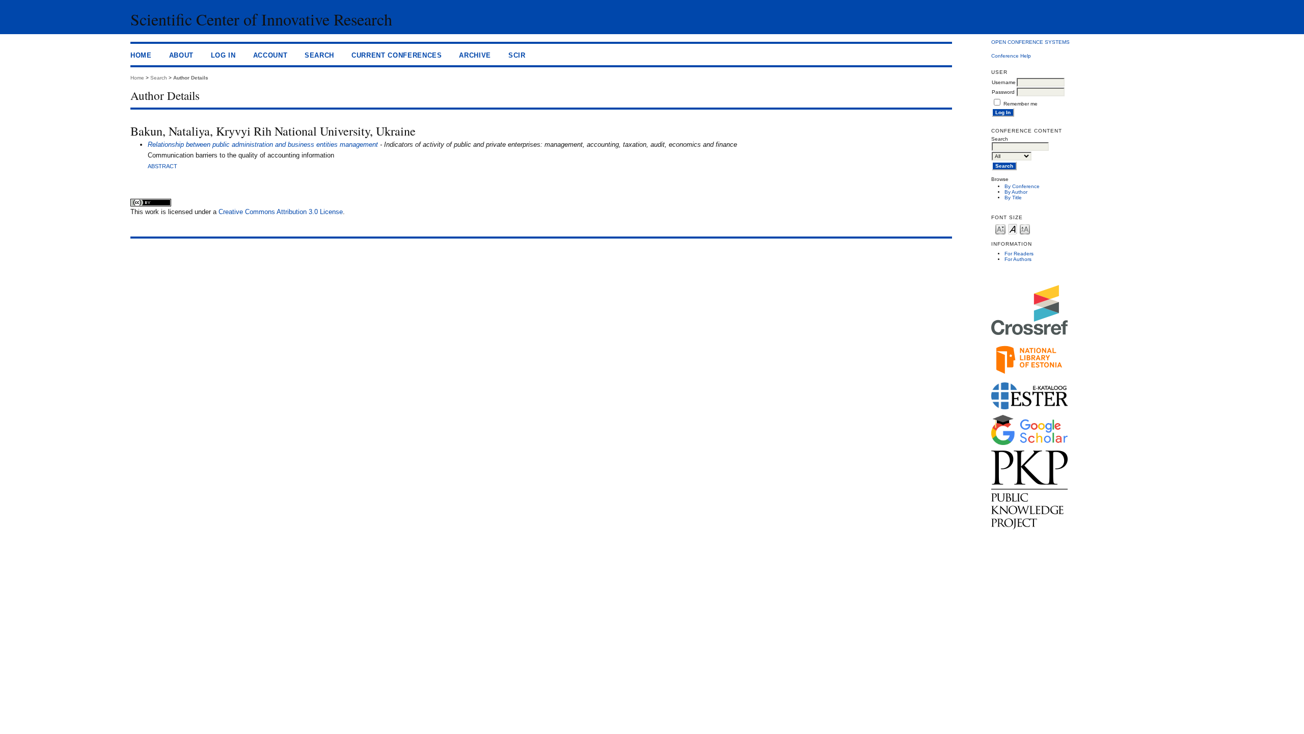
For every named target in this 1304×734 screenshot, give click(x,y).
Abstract (162, 166)
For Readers (1019, 253)
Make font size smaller (1000, 228)
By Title (1013, 197)
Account (270, 55)
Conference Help (1011, 56)
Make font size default (1013, 228)
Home (141, 55)
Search (319, 55)
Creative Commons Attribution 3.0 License (281, 212)
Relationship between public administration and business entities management (263, 144)
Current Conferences (396, 55)
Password (1003, 92)
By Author (1015, 192)
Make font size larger (1025, 228)
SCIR (517, 55)
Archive (475, 55)
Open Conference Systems (1030, 42)
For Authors (1017, 259)
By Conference (1022, 186)
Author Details (190, 78)
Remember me (1020, 104)
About (181, 55)
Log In (223, 55)
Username (1004, 82)
